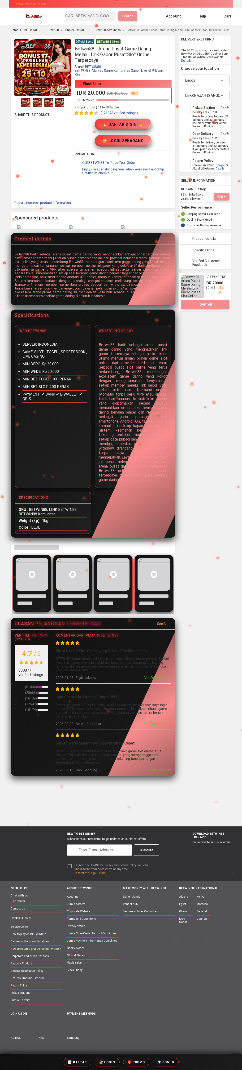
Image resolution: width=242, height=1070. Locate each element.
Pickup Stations (20, 992)
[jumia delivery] (137, 4)
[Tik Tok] (53, 1024)
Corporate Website (78, 911)
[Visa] (92, 1024)
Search (127, 16)
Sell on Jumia (131, 896)
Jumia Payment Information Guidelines (92, 940)
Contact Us (18, 908)
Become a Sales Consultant (141, 911)
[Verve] (105, 1024)
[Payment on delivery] (69, 1024)
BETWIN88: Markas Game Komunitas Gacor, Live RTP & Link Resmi (119, 72)
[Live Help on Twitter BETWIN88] (43, 1024)
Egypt (182, 904)
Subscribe (146, 850)
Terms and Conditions (81, 918)
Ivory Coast (183, 920)
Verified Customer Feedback (206, 263)
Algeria (183, 896)
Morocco (202, 904)
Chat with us (19, 895)
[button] (169, 42)
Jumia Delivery (20, 1000)
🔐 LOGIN (107, 1062)
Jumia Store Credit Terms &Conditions (92, 933)
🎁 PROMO (136, 1062)
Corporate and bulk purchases (30, 956)
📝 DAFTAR (77, 1062)
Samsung (73, 1037)
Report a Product (21, 963)
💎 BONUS (165, 1062)
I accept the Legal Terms (90, 873)
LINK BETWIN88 (75, 30)
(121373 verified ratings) (119, 113)
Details (186, 60)
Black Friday (74, 970)
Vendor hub (130, 904)
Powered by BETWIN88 (31, 3)
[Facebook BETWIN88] (14, 1024)
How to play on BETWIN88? (28, 934)
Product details (204, 239)
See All (162, 624)
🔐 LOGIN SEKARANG (123, 140)
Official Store (84, 41)
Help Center (18, 901)
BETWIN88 (31, 30)
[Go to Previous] (17, 102)
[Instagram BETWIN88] (34, 1024)
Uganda (202, 918)
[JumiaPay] (117, 4)
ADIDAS (16, 1037)
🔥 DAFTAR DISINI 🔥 (123, 124)
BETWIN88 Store (108, 41)
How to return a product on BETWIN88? (36, 948)
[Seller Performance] (215, 207)
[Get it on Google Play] (210, 850)
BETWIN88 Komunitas (106, 30)
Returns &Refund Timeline (27, 978)
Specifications (203, 250)
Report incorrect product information (42, 203)
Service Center (20, 926)
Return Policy (19, 985)
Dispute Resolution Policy (27, 970)
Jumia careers (76, 904)
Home (14, 30)
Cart (227, 16)
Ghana (183, 911)
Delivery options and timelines (30, 941)
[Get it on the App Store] (188, 850)
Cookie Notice (75, 948)
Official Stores (76, 955)
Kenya (200, 896)
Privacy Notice (76, 926)
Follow (221, 196)
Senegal (202, 911)
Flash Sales (74, 962)
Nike (41, 1037)
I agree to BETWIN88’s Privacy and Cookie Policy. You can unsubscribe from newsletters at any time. (111, 867)
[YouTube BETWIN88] (24, 1024)
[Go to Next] (68, 102)
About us (72, 896)
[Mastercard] (80, 1024)
